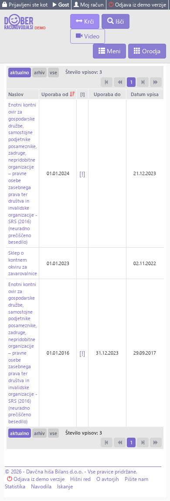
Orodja (150, 51)
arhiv (39, 72)
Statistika (15, 486)
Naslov (16, 94)
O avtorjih (107, 479)
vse (53, 72)
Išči (119, 21)
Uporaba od (55, 94)
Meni (112, 51)
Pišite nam (136, 479)
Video (90, 36)
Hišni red (80, 479)
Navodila (41, 486)
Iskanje (65, 486)
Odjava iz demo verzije (140, 4)
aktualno (19, 72)
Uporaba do (107, 94)
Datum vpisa (145, 94)
